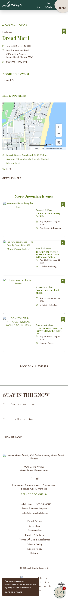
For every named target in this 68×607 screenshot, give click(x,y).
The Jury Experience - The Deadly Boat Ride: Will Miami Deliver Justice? (47, 254)
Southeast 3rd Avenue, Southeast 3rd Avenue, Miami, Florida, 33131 (51, 228)
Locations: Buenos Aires (26, 485)
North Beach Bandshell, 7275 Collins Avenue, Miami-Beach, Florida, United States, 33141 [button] (27, 159)
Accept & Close (13, 592)
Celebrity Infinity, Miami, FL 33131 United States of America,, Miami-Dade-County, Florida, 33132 (51, 267)
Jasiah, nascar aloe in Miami (48, 291)
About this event (15, 74)
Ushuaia (34, 553)
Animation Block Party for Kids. (48, 215)
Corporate (49, 485)
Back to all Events (16, 25)
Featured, (7, 32)
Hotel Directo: (35, 504)
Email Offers (34, 521)
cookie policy (24, 588)
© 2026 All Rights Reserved (34, 568)
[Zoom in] (59, 127)
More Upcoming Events (34, 196)
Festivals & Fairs (44, 210)
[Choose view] (59, 142)
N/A (8, 169)
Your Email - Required (19, 419)
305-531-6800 (48, 4)
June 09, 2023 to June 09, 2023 (18, 46)
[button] (19, 54)
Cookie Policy (34, 549)
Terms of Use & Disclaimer (34, 540)
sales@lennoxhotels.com (35, 513)
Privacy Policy (34, 544)
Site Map (34, 526)
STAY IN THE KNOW (26, 395)
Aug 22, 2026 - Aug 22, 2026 (50, 223)
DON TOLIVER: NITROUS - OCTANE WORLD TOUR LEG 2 (49, 330)
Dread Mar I (15, 38)
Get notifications (32, 494)
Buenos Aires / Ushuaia (34, 489)
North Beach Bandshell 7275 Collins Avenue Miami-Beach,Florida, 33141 (19, 54)
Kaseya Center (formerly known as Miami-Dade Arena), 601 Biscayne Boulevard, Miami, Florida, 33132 (50, 343)
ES (38, 7)
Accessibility (35, 530)
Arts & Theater (43, 249)
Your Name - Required (19, 404)
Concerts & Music (44, 287)
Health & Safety (34, 535)
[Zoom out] (59, 133)
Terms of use (39, 148)
